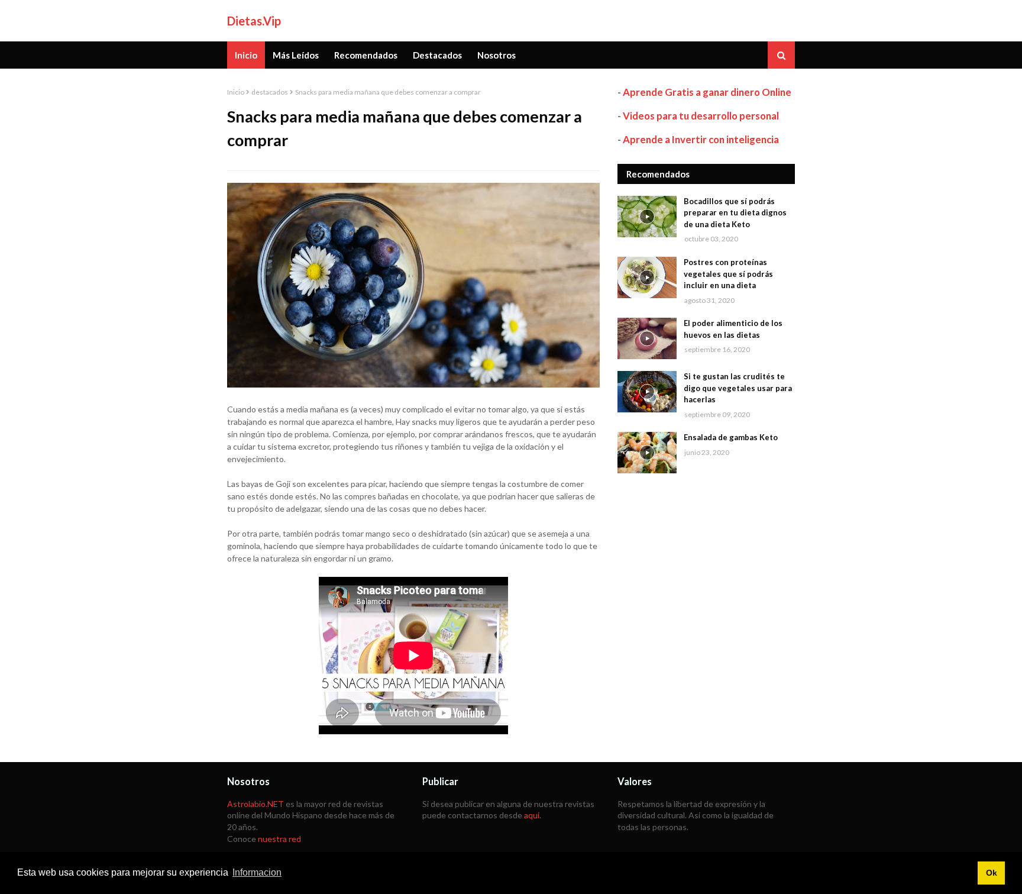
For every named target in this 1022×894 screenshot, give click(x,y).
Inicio (235, 92)
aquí (531, 815)
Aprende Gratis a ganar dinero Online (707, 92)
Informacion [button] (257, 872)
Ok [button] (991, 872)
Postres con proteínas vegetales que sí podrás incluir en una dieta (728, 273)
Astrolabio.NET (255, 804)
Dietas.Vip (254, 21)
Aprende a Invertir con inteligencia (701, 139)
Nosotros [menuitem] (496, 55)
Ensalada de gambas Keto (731, 437)
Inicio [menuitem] (246, 55)
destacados (269, 92)
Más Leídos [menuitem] (296, 55)
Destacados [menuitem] (437, 55)
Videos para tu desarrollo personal (701, 115)
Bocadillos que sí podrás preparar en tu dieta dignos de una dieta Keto (735, 212)
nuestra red (279, 839)
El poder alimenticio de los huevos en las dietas (733, 329)
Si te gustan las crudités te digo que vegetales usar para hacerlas (738, 388)
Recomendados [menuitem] (365, 55)
